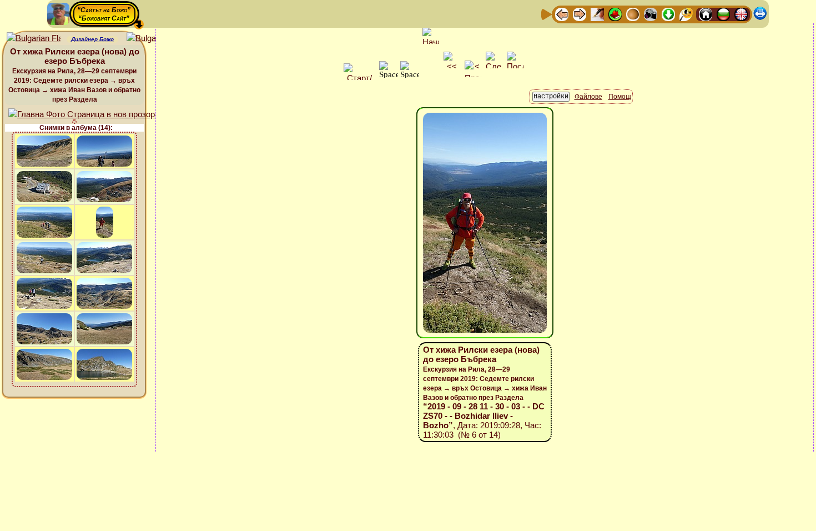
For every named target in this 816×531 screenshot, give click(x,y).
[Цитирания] (615, 13)
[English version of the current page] (34, 38)
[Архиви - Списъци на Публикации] (597, 13)
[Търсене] (686, 13)
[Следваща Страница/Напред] (579, 13)
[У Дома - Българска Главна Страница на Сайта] (723, 13)
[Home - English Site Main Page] (741, 13)
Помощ (619, 97)
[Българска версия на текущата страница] (153, 38)
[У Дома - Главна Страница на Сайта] (705, 13)
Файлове (588, 97)
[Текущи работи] (632, 13)
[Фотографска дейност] (650, 13)
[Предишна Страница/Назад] (561, 13)
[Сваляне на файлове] (668, 13)
